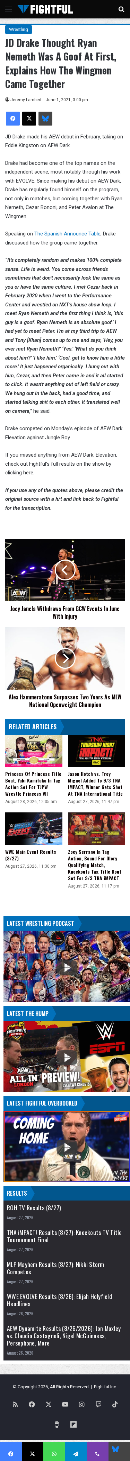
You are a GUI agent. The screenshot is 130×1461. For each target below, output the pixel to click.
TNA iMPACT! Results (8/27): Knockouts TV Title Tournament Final (64, 1236)
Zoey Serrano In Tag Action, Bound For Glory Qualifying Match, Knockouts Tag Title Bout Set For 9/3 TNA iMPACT (94, 865)
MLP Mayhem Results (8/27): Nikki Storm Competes (55, 1268)
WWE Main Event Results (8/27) (30, 855)
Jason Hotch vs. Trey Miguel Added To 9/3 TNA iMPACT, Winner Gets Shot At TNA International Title (95, 783)
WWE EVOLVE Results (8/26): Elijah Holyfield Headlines (59, 1300)
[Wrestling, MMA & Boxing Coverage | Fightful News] (45, 9)
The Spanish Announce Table (67, 234)
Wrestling (18, 29)
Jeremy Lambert (26, 99)
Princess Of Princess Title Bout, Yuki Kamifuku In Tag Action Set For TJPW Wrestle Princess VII (33, 783)
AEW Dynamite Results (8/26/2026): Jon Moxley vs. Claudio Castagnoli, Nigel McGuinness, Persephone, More (64, 1336)
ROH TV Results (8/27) (34, 1207)
